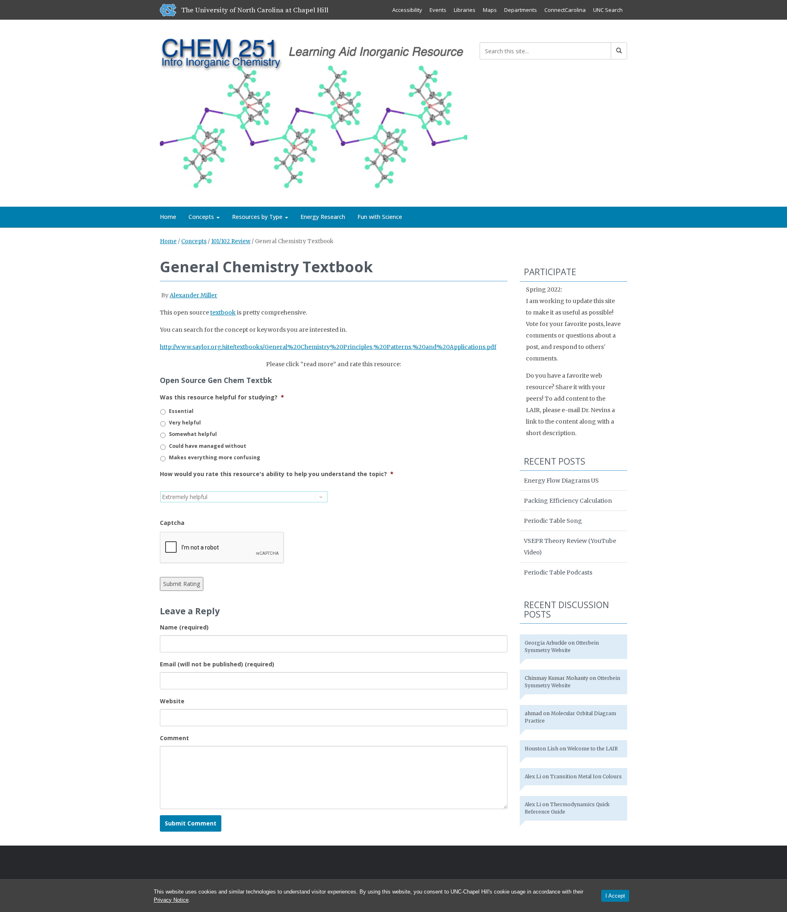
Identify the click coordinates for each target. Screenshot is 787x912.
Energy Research (322, 217)
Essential (181, 411)
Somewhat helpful (193, 434)
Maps (490, 10)
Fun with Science (379, 217)
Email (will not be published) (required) (217, 664)
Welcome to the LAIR (592, 749)
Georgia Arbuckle (546, 643)
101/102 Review (230, 241)
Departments (520, 10)
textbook (223, 312)
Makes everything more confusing (214, 457)
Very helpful (185, 422)
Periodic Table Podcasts (558, 572)
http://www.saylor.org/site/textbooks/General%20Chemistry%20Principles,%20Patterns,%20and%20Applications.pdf (328, 347)
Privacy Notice (171, 900)
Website (172, 701)
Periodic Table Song (553, 520)
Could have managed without (207, 445)
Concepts (202, 217)
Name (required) (184, 627)
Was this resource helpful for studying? (222, 397)
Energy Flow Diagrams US (561, 480)
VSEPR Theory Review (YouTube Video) (570, 546)
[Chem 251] (313, 112)
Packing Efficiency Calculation (568, 500)
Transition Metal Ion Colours (586, 776)
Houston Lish (541, 749)
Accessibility (407, 10)
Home (168, 217)
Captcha (172, 523)
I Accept (615, 896)
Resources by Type (258, 217)
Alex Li (533, 776)
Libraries (464, 10)
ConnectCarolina (565, 10)
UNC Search (608, 10)
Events (438, 10)
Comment (174, 738)
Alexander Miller (193, 295)
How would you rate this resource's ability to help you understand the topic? (277, 474)
